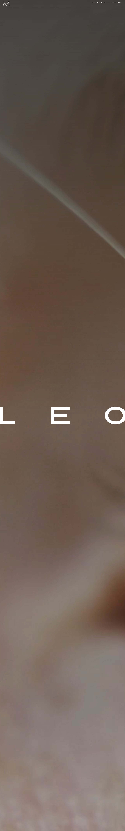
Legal (98, 2)
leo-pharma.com (112, 2)
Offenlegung (104, 2)
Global (119, 2)
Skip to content (62, 1)
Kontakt (94, 2)
